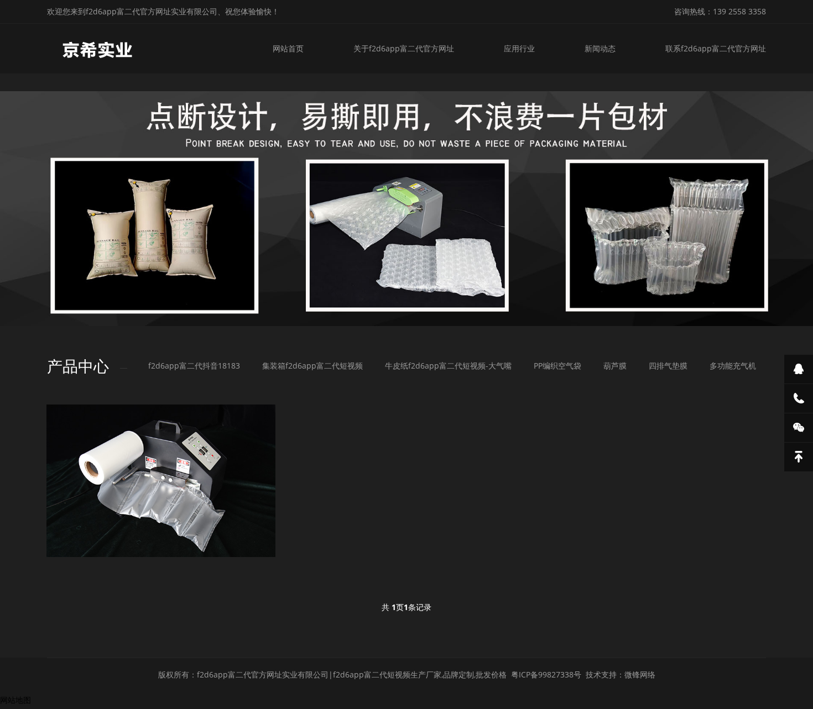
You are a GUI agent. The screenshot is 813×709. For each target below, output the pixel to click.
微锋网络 (639, 674)
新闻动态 (600, 48)
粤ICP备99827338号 (546, 674)
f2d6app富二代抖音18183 (194, 365)
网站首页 (288, 48)
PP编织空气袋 (557, 365)
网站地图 (15, 700)
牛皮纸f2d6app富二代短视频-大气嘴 (448, 365)
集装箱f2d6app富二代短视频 (312, 365)
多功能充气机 (733, 365)
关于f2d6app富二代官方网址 (403, 48)
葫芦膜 (615, 365)
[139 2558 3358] (798, 398)
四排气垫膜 (668, 365)
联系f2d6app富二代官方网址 (715, 48)
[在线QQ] (798, 369)
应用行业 (519, 48)
